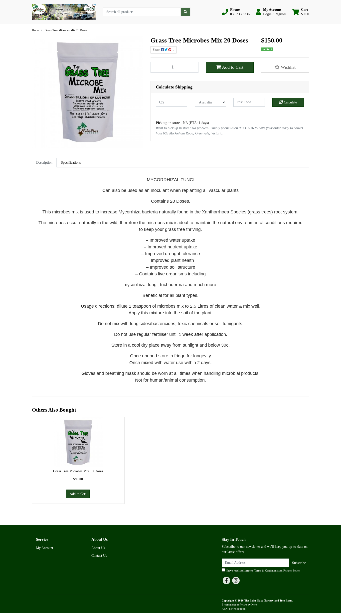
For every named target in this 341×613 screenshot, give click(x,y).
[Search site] (185, 11)
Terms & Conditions (266, 570)
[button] (236, 11)
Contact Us (99, 556)
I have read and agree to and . (263, 570)
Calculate (290, 102)
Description (44, 162)
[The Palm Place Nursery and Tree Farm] (64, 11)
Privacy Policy (291, 570)
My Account (44, 548)
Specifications (71, 162)
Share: (157, 49)
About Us (98, 548)
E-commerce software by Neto (239, 604)
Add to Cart (232, 67)
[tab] (44, 162)
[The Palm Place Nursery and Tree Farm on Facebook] (226, 580)
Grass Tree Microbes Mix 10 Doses (78, 471)
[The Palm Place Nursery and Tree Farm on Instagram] (236, 580)
